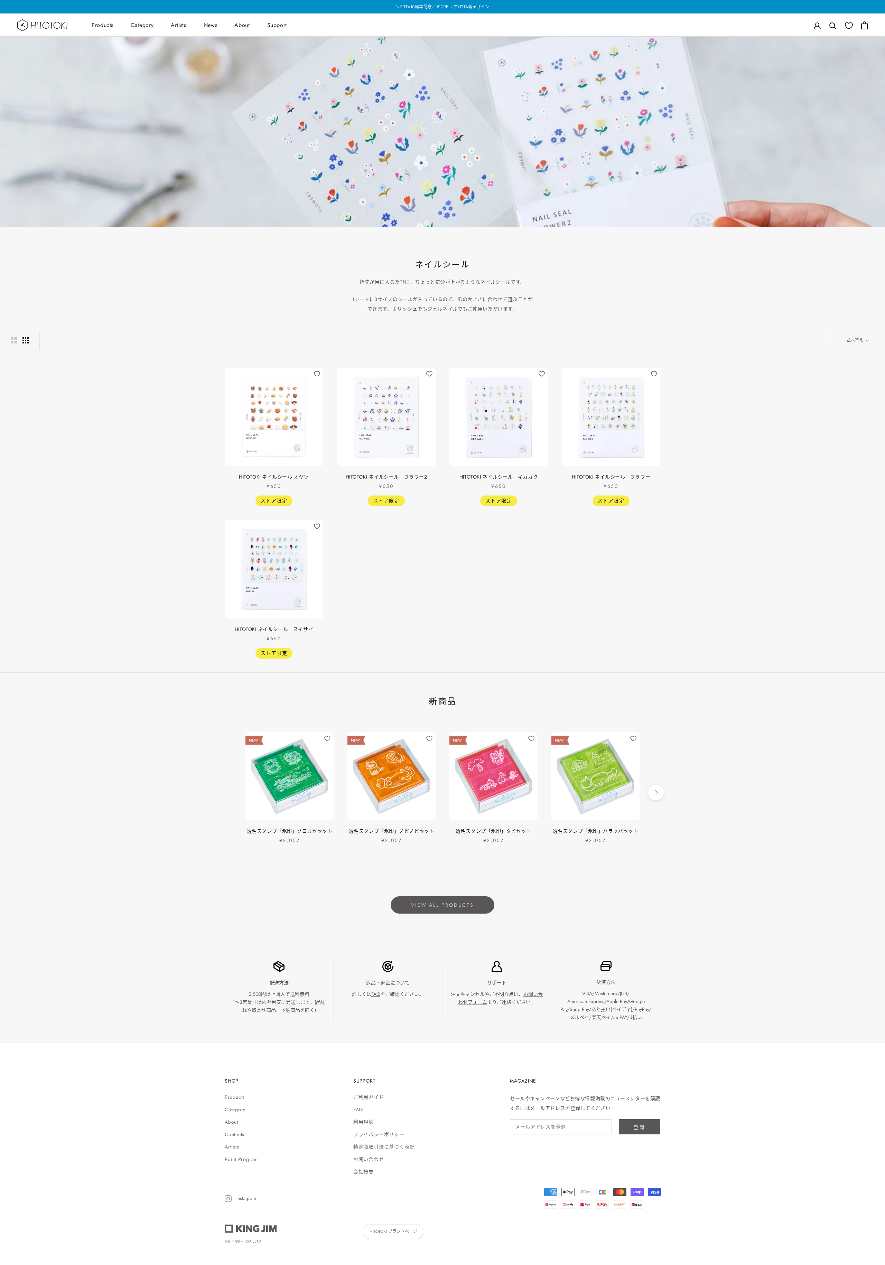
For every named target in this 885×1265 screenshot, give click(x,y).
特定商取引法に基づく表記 (383, 1146)
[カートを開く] (864, 25)
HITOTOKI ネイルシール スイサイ (274, 629)
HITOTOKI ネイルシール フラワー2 (386, 476)
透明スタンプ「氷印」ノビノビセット (392, 831)
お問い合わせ (368, 1159)
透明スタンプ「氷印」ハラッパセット (596, 831)
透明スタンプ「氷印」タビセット (493, 831)
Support (277, 25)
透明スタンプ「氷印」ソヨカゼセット (290, 831)
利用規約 (363, 1121)
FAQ (375, 994)
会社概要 (363, 1171)
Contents (234, 1134)
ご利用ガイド (368, 1097)
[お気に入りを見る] (849, 25)
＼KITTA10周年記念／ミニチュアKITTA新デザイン (442, 7)
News (210, 25)
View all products (442, 904)
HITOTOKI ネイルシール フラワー (611, 476)
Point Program (241, 1159)
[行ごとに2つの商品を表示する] (14, 340)
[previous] (229, 792)
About (242, 25)
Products (102, 25)
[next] (656, 792)
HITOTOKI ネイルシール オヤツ (274, 476)
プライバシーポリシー (378, 1134)
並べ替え (856, 340)
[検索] (833, 25)
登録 (639, 1127)
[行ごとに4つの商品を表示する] (25, 340)
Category (142, 25)
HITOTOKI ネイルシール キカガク (498, 476)
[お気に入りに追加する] (317, 373)
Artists (178, 25)
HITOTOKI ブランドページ (393, 1231)
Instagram (245, 1198)
